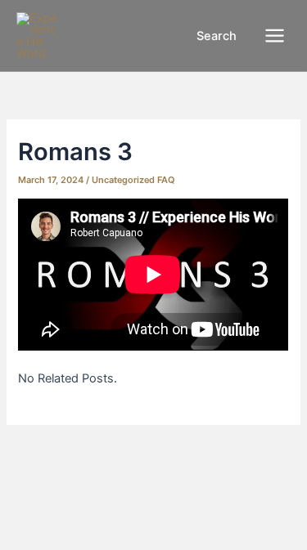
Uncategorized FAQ (133, 180)
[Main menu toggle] (275, 36)
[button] (207, 36)
